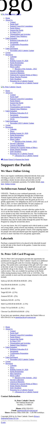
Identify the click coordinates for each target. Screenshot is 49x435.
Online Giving (10, 184)
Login (3, 422)
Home (5, 159)
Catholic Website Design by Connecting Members (19, 420)
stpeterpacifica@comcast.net (25, 317)
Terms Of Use (13, 418)
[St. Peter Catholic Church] (11, 14)
